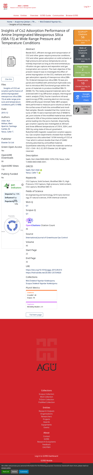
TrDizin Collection (46, 399)
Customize (23, 472)
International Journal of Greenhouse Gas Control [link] (47, 237)
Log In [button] (87, 6)
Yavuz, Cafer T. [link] (7, 131)
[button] (79, 6)
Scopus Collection (46, 394)
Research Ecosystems (46, 442)
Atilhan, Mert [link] (6, 123)
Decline (14, 472)
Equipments (46, 424)
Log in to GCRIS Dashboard (46, 456)
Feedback (46, 444)
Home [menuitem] (16, 15)
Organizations (46, 414)
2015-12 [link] (4, 112)
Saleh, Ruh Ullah (33, 170)
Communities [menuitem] (58, 15)
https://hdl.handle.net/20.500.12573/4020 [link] (43, 272)
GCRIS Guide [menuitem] (45, 15)
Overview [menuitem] (34, 15)
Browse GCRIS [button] (72, 15)
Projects (46, 419)
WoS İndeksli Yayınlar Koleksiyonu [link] (51, 21)
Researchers (46, 416)
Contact (46, 436)
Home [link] (9, 21)
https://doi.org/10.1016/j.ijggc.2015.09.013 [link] (44, 270)
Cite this (8, 79)
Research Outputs (46, 411)
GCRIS (46, 439)
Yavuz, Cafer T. (32, 172)
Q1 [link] (27, 205)
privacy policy (6, 468)
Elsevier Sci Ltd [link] (7, 142)
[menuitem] (24, 15)
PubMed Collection (46, 402)
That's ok (6, 472)
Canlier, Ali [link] (5, 129)
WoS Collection (46, 397)
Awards (46, 422)
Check (86, 100)
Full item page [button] (35, 314)
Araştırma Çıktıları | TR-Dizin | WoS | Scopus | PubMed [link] (26, 21)
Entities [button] (24, 15)
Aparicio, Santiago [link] (9, 126)
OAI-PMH (46, 447)
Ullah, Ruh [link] (5, 121)
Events (46, 427)
